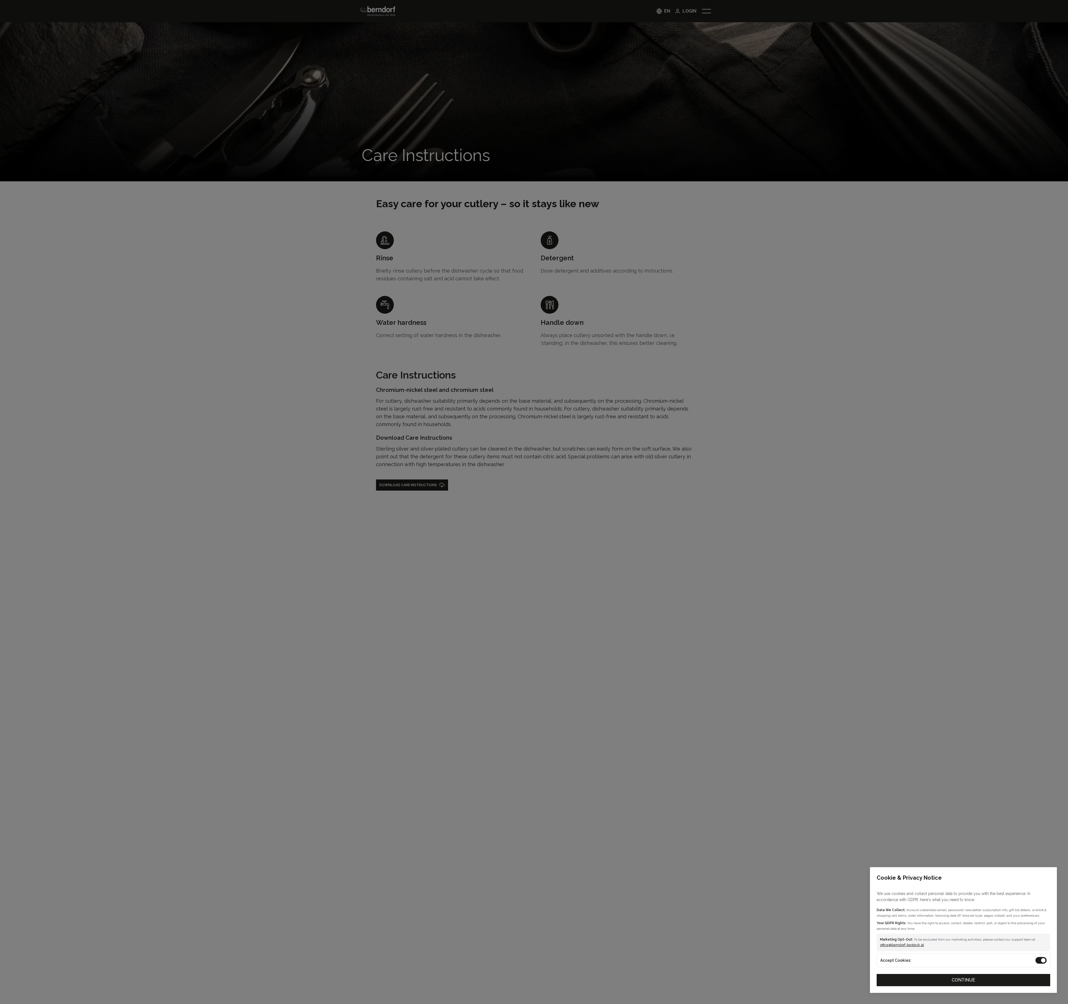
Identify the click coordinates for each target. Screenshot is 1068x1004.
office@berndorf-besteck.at (902, 945)
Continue (963, 980)
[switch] (1041, 960)
